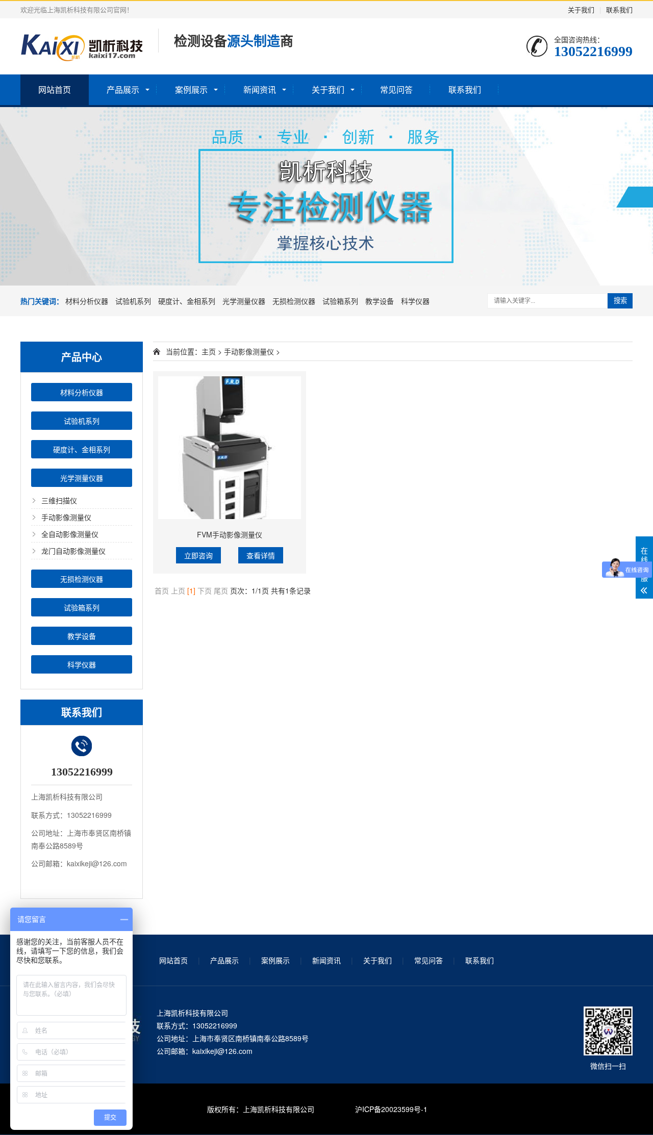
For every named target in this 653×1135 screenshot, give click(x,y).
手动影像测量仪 (66, 517)
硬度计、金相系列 (187, 301)
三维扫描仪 (59, 500)
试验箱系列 (341, 301)
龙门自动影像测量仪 (73, 551)
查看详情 (260, 555)
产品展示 (123, 89)
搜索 (620, 300)
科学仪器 (415, 301)
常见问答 (396, 89)
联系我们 (619, 9)
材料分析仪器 (87, 301)
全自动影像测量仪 (69, 534)
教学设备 (380, 301)
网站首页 (54, 89)
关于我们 (581, 9)
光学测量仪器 (244, 301)
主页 (209, 351)
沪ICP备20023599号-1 (391, 1109)
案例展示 (191, 89)
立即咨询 (198, 555)
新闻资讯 (259, 89)
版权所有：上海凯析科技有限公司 (260, 1109)
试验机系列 (134, 301)
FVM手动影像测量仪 (229, 534)
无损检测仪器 (294, 301)
